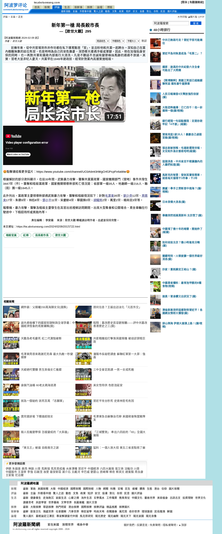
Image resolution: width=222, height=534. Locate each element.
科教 (113, 488)
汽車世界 (73, 511)
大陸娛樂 (35, 507)
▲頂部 (182, 525)
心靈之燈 (73, 497)
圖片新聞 (174, 488)
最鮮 (25, 511)
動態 (107, 11)
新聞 (47, 7)
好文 (135, 11)
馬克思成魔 (58, 468)
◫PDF (201, 17)
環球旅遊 (147, 511)
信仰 (164, 488)
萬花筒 (123, 511)
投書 (142, 11)
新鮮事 (78, 7)
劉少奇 (127, 195)
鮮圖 (169, 511)
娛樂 (89, 7)
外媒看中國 (85, 11)
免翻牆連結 (196, 2)
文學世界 (66, 502)
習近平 (82, 468)
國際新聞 (75, 488)
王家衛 (10, 475)
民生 (127, 488)
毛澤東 (109, 195)
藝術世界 (149, 497)
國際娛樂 (86, 507)
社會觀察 (61, 511)
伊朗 (8, 468)
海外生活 (86, 497)
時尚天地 (99, 511)
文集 (114, 11)
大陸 (53, 488)
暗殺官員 (11, 235)
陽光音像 (151, 516)
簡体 (184, 2)
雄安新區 (55, 472)
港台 (157, 488)
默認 (144, 41)
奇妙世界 (134, 511)
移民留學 (86, 511)
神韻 (31, 468)
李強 (30, 472)
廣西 (24, 468)
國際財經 (88, 488)
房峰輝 (104, 472)
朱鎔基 (16, 468)
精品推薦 (111, 507)
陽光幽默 (113, 516)
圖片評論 (136, 493)
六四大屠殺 (107, 468)
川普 (37, 468)
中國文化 (137, 497)
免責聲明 (155, 525)
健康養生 (35, 497)
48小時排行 (161, 30)
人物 (98, 488)
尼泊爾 (19, 475)
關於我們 (129, 525)
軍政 (33, 488)
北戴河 (76, 472)
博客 (109, 7)
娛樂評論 (99, 507)
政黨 (121, 11)
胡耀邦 (97, 200)
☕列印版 (182, 17)
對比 (149, 11)
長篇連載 (79, 502)
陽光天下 (126, 516)
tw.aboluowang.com (47, 2)
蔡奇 (112, 472)
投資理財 (188, 497)
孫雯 (46, 472)
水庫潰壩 (71, 468)
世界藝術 (53, 502)
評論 (57, 7)
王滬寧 (22, 472)
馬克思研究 (86, 516)
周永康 (139, 472)
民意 (162, 11)
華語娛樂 (48, 507)
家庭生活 (61, 497)
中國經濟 (93, 468)
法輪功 (128, 468)
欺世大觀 (17, 41)
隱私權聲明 (169, 525)
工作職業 (111, 497)
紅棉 (26, 235)
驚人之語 (98, 11)
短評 (128, 11)
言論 (75, 11)
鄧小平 (46, 200)
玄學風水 (99, 497)
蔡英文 (120, 472)
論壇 (99, 7)
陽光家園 (138, 516)
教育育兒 (124, 497)
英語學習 (41, 502)
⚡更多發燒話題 (15, 463)
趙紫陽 (129, 472)
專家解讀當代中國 (67, 516)
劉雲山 (95, 472)
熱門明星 (61, 507)
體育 (142, 488)
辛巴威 (85, 472)
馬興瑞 (45, 468)
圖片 (172, 11)
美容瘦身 (162, 497)
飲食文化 (35, 511)
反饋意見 (142, 525)
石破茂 (38, 472)
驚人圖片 (28, 516)
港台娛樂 (73, 507)
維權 (135, 488)
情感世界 (48, 511)
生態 (149, 488)
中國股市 (11, 472)
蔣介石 (66, 472)
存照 (156, 11)
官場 (120, 488)
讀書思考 (28, 502)
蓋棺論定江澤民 (45, 516)
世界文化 (200, 497)
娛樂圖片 (124, 507)
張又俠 (119, 468)
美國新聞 (43, 488)
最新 (66, 11)
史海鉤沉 (48, 497)
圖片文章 (91, 502)
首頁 (37, 7)
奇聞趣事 (111, 511)
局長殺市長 (42, 235)
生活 (67, 7)
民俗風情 (159, 511)
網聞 (105, 488)
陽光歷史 (100, 516)
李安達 (50, 220)
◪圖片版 (192, 17)
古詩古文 (175, 497)
